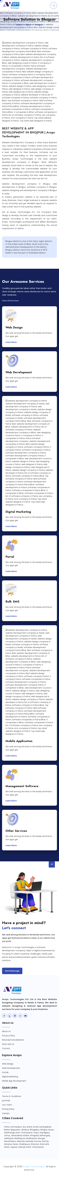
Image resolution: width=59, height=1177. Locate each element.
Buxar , (52, 1129)
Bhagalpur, (35, 1129)
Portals (5, 1072)
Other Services (16, 831)
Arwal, (36, 1126)
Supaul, (14, 1147)
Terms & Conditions (11, 1096)
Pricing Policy (8, 1109)
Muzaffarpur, (10, 1141)
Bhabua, (25, 1129)
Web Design (14, 327)
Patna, (7, 1126)
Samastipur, (16, 1126)
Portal (9, 557)
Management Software (21, 786)
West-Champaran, (35, 1147)
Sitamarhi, (44, 1144)
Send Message (12, 970)
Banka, (7, 1129)
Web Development (18, 372)
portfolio (6, 1100)
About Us (6, 1031)
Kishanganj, (45, 1135)
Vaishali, (22, 1147)
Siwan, (7, 1147)
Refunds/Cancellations (13, 1040)
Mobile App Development (14, 1080)
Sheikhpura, (24, 1144)
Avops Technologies (34, 1166)
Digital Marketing (18, 512)
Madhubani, (31, 1138)
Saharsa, (8, 1144)
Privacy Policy (8, 1035)
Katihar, (26, 1135)
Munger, (42, 1138)
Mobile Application (18, 741)
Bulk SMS (12, 601)
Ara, (24, 1126)
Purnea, (37, 1141)
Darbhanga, (9, 1132)
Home (19, 24)
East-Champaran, (24, 1132)
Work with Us (8, 1044)
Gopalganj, (45, 1132)
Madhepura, (20, 1138)
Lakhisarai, (9, 1138)
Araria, (30, 1126)
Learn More (11, 342)
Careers (6, 1113)
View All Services (10, 300)
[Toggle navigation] (53, 5)
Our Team (7, 1104)
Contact (6, 1048)
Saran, (16, 1144)
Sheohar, (35, 1144)
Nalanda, (21, 1141)
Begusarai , (16, 1129)
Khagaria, (34, 1135)
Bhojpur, (44, 1129)
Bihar (28, 24)
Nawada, (30, 1141)
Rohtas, (45, 1141)
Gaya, (36, 1132)
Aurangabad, (45, 1126)
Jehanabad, (16, 1135)
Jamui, (7, 1135)
